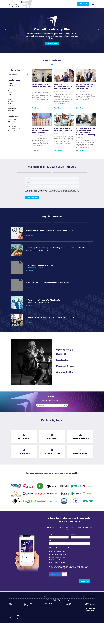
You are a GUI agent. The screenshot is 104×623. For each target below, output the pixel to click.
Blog (10, 603)
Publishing (81, 596)
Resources (87, 600)
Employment (73, 596)
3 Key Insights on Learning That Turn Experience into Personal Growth (55, 248)
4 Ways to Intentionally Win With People (43, 300)
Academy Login (90, 610)
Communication (65, 372)
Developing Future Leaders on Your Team (42, 85)
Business (61, 353)
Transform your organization (31, 600)
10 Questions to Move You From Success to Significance (49, 230)
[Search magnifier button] (28, 74)
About (38, 596)
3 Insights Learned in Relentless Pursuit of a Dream (47, 283)
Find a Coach (65, 596)
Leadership (62, 360)
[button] (5, 29)
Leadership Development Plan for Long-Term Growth (64, 86)
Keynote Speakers (28, 603)
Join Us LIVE (92, 596)
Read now (52, 42)
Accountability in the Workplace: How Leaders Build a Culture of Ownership (85, 131)
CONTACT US (68, 603)
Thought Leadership (46, 596)
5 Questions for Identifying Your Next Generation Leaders (50, 317)
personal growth (65, 366)
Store (86, 596)
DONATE (68, 604)
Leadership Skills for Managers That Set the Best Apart (85, 86)
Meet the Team (48, 603)
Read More (29, 235)
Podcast (26, 605)
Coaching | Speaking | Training (52, 600)
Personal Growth (13, 600)
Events (10, 604)
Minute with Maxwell (90, 604)
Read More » (36, 108)
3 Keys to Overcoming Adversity (39, 265)
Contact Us (83, 4)
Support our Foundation (72, 600)
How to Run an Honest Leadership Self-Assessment (40, 130)
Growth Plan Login (90, 608)
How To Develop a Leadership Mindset (63, 129)
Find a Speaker (57, 596)
